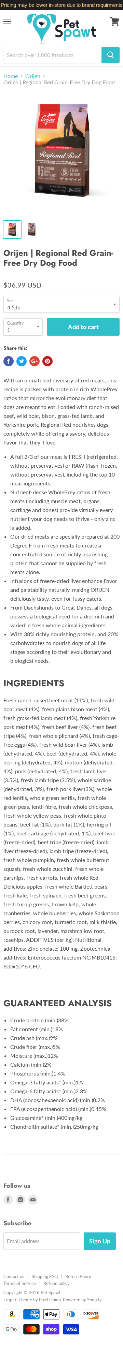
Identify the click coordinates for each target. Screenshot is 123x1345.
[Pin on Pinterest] (47, 361)
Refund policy (56, 1283)
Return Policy (78, 1276)
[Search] (110, 55)
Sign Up (99, 1241)
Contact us (13, 1276)
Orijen (32, 76)
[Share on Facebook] (8, 361)
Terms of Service (19, 1283)
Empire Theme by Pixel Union (32, 1299)
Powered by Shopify (82, 1299)
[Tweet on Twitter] (21, 361)
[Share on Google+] (34, 361)
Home (10, 76)
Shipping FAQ (45, 1276)
